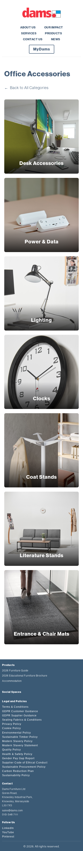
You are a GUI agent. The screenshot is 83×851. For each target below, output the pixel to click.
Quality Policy (11, 749)
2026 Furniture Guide (15, 670)
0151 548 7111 (10, 814)
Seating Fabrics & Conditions (22, 719)
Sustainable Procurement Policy (24, 766)
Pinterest (8, 836)
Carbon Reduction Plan (18, 771)
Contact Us (33, 39)
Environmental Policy (16, 732)
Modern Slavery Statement (20, 745)
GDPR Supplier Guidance (19, 715)
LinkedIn (8, 828)
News (55, 39)
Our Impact (53, 27)
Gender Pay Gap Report (18, 758)
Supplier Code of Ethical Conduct (24, 762)
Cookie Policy (11, 728)
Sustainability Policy (16, 775)
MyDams (41, 49)
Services (28, 33)
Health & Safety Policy (17, 754)
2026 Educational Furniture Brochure (24, 675)
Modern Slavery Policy (17, 741)
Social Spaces (11, 692)
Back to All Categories (26, 88)
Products (53, 33)
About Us (28, 27)
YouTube (8, 832)
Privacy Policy (11, 724)
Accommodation (12, 680)
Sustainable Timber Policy (20, 736)
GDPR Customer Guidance (20, 711)
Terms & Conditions (15, 706)
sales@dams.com (12, 810)
